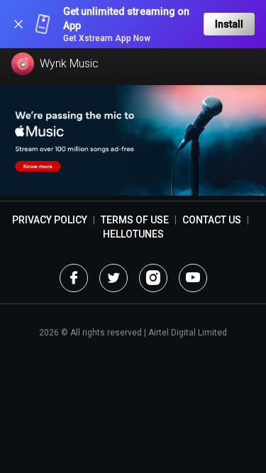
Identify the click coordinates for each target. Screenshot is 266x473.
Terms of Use (135, 220)
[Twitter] (113, 278)
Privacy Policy (49, 220)
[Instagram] (153, 278)
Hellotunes (133, 234)
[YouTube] (193, 278)
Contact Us (211, 220)
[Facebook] (74, 278)
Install (229, 24)
